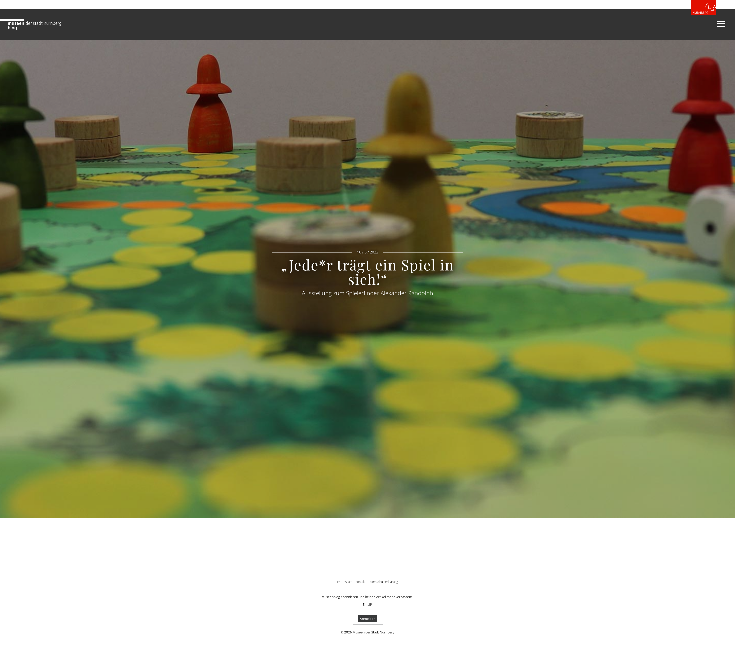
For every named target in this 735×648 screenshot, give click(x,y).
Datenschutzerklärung (383, 582)
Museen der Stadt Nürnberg (373, 632)
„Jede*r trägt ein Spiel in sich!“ (367, 271)
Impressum (344, 582)
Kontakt (360, 582)
